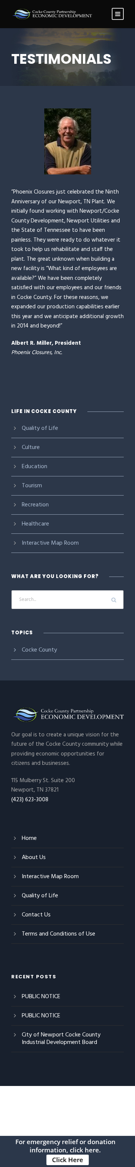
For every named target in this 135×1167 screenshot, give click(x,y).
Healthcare (35, 524)
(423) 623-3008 (29, 799)
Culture (31, 447)
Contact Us (36, 915)
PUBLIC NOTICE (41, 997)
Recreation (35, 505)
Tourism (32, 486)
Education (34, 467)
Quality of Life (40, 428)
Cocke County (39, 650)
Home (29, 838)
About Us (34, 857)
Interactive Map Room (50, 543)
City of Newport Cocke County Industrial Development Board (61, 1038)
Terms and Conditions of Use (58, 934)
